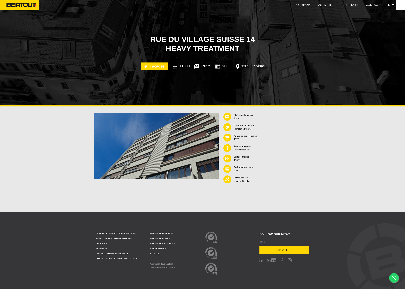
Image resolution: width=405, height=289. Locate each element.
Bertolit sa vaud (160, 238)
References (349, 4)
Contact (373, 4)
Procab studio (168, 267)
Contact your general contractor (116, 259)
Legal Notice (158, 248)
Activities (325, 4)
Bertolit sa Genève (161, 233)
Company (303, 4)
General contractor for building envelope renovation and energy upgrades (116, 238)
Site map (155, 253)
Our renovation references (112, 253)
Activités (101, 248)
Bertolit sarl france (163, 243)
